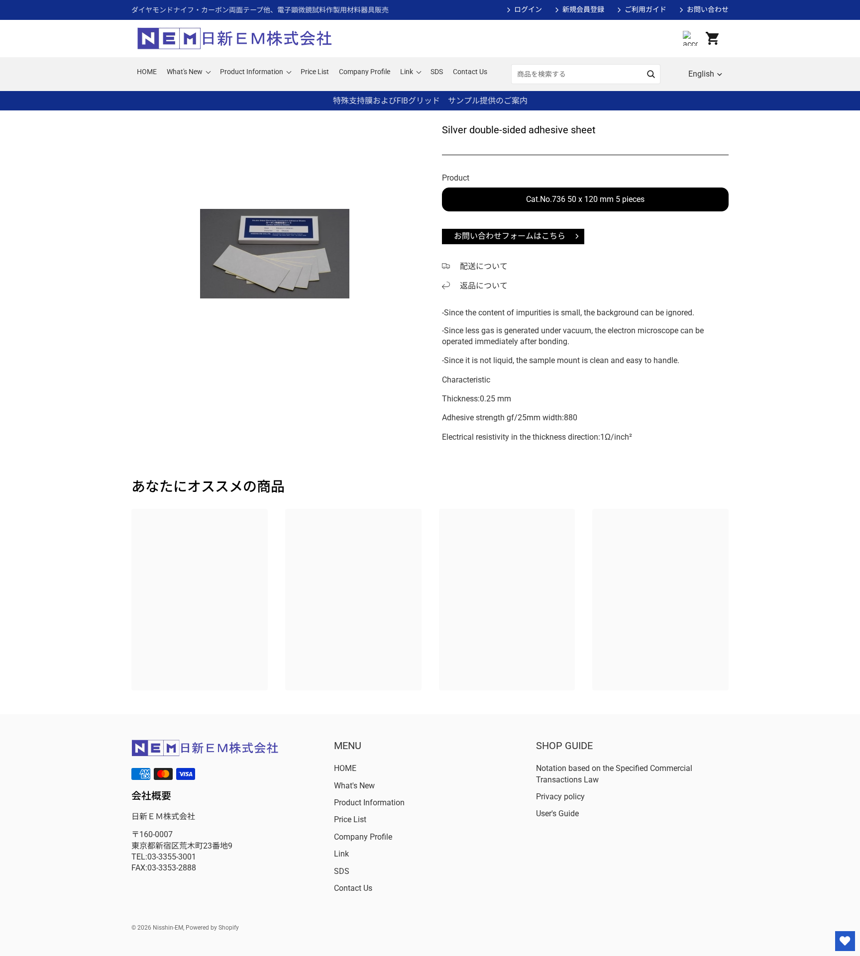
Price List (350, 819)
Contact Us (353, 888)
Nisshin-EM (168, 927)
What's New (354, 785)
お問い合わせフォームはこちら (509, 236)
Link (341, 854)
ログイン (528, 9)
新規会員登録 (583, 9)
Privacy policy (560, 796)
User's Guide (557, 813)
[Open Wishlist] (845, 941)
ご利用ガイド (645, 9)
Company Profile (363, 837)
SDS (341, 871)
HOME (345, 768)
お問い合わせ (708, 9)
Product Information (369, 802)
